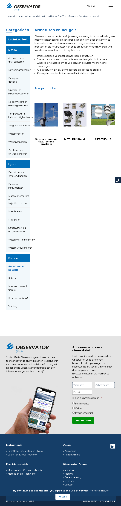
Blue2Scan (62, 16)
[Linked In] (112, 446)
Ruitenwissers (72, 454)
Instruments (20, 16)
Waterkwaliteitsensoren (21, 239)
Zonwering (70, 451)
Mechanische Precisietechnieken (26, 470)
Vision (78, 408)
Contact (68, 484)
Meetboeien (15, 211)
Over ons (69, 481)
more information (99, 490)
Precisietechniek (84, 413)
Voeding (12, 306)
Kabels (12, 278)
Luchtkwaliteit (18, 39)
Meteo (12, 49)
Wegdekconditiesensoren (22, 125)
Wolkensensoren (17, 142)
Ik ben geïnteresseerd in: (87, 398)
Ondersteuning (72, 477)
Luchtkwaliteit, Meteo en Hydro (41, 16)
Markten (69, 470)
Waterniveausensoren (20, 247)
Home (9, 16)
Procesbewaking (17, 298)
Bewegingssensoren (19, 70)
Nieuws (68, 473)
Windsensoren (16, 133)
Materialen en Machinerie (22, 473)
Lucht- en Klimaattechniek (22, 454)
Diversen (73, 16)
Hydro (12, 164)
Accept (63, 497)
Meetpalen (14, 219)
